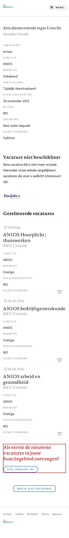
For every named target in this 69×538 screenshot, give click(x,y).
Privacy (45, 514)
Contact (7, 514)
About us (57, 514)
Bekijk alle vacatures (34, 488)
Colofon (19, 514)
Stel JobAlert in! (20, 469)
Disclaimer (32, 514)
